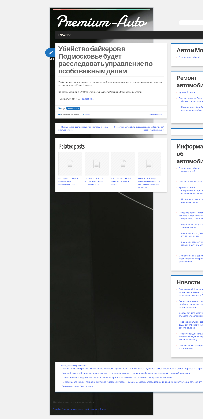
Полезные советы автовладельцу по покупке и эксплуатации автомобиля (164, 382)
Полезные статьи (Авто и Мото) (77, 386)
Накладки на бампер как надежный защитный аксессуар (161, 373)
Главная (66, 368)
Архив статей (188, 171)
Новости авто (73, 109)
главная (64, 34)
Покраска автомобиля (190, 98)
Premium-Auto (100, 21)
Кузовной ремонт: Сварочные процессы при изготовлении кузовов (96, 373)
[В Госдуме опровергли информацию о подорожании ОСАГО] (70, 163)
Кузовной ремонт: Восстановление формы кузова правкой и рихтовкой (107, 368)
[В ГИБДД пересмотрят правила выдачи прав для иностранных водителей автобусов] (149, 163)
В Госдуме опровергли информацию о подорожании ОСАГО (68, 181)
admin (87, 114)
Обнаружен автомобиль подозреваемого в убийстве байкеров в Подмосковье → (139, 128)
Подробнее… (87, 98)
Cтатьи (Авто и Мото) (189, 57)
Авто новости (156, 114)
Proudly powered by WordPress (73, 365)
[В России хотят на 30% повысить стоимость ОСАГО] (123, 163)
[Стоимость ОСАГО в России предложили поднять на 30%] (97, 163)
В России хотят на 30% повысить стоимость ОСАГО (121, 181)
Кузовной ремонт (187, 92)
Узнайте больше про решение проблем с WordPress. (79, 409)
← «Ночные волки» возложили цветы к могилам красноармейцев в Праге (83, 128)
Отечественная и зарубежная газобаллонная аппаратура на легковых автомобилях (105, 377)
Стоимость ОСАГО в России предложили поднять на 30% (94, 181)
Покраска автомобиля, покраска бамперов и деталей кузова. (93, 382)
